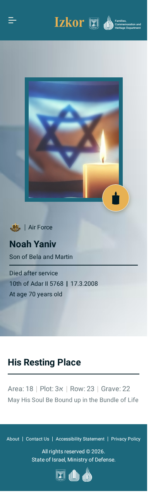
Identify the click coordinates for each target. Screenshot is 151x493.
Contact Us (37, 438)
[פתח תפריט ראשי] (12, 20)
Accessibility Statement (80, 438)
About (13, 438)
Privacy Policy (126, 438)
